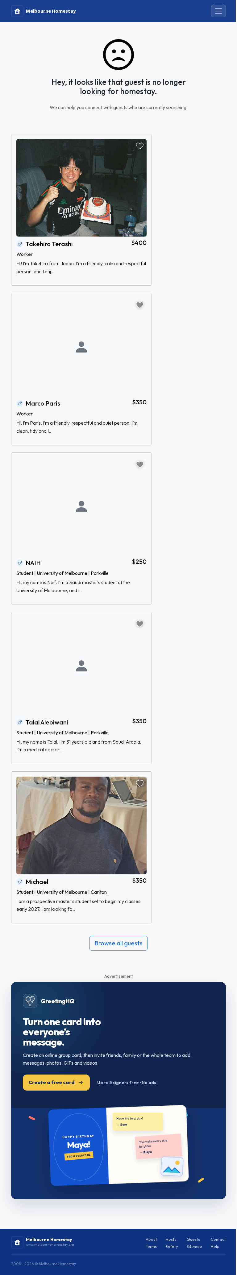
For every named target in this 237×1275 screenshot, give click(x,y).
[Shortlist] (139, 146)
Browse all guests (118, 943)
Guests (193, 1239)
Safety (172, 1246)
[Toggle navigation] (218, 11)
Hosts (171, 1239)
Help (215, 1246)
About (151, 1239)
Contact (218, 1239)
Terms (151, 1246)
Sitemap (194, 1246)
